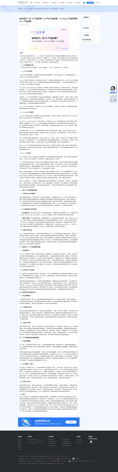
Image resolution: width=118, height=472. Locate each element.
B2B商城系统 (51, 439)
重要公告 (19, 443)
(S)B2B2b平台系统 (52, 441)
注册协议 (19, 447)
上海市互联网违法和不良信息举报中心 (78, 461)
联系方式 (19, 441)
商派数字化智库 (79, 443)
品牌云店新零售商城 (66, 439)
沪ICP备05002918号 (52, 458)
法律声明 (19, 445)
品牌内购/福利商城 (65, 441)
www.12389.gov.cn (30, 461)
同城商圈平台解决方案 (66, 443)
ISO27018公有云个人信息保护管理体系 (35, 441)
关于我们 (19, 439)
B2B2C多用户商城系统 (66, 445)
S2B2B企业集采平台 (52, 443)
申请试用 (90, 2)
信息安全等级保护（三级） (33, 443)
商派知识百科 (79, 439)
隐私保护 (19, 449)
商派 (23, 2)
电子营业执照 (76, 458)
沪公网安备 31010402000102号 (65, 458)
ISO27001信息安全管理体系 (33, 439)
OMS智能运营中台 (52, 445)
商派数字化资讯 (79, 441)
